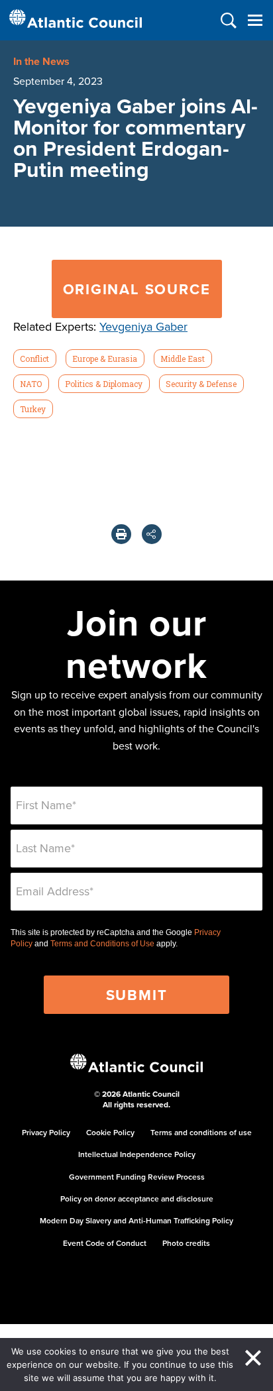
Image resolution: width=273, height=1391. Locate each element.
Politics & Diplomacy (103, 383)
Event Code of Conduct (104, 1243)
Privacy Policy (46, 1132)
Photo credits (186, 1243)
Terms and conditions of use (201, 1132)
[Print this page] (121, 534)
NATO (31, 383)
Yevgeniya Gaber (143, 326)
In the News (41, 61)
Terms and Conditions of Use (102, 943)
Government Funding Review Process (137, 1176)
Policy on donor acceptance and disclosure (136, 1198)
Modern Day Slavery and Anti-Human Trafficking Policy (136, 1220)
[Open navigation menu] (255, 20)
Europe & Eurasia (104, 358)
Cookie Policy (110, 1132)
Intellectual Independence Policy (136, 1154)
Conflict (34, 358)
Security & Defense (201, 383)
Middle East (182, 358)
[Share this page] (152, 534)
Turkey (33, 409)
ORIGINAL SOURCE (137, 289)
